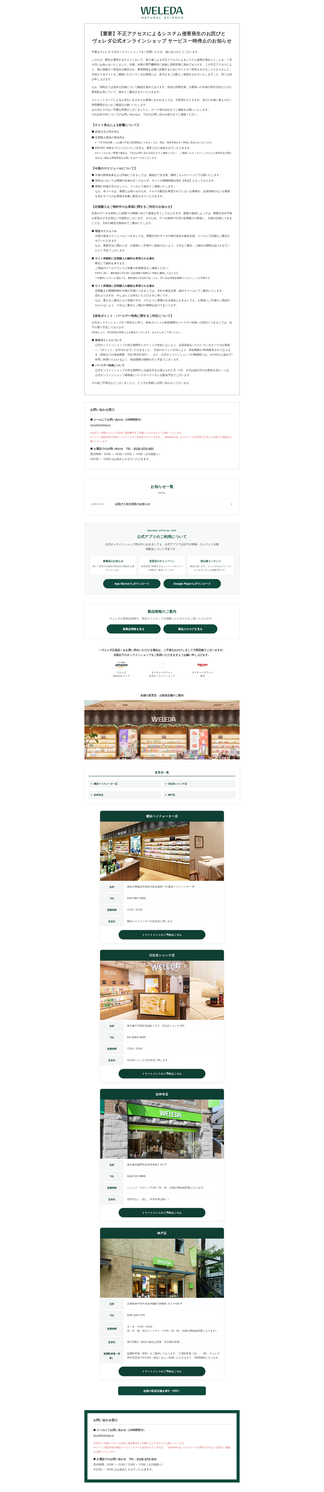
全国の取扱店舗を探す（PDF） (162, 1391)
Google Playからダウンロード (192, 583)
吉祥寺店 (98, 794)
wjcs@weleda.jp (100, 425)
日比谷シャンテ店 (177, 783)
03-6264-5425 (136, 1037)
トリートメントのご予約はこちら (162, 934)
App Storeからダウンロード (131, 583)
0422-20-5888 (136, 1176)
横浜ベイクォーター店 (105, 783)
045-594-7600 (136, 898)
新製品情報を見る (133, 629)
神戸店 (171, 794)
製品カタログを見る (190, 629)
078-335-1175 (136, 1315)
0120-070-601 (144, 448)
